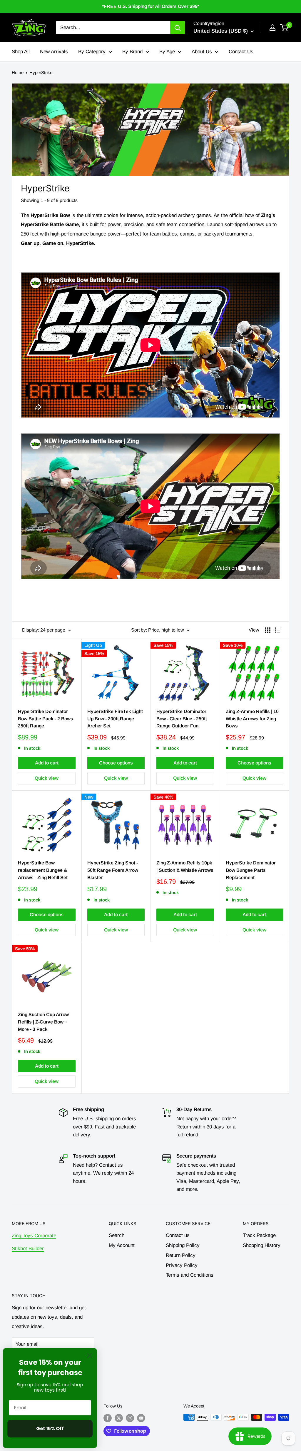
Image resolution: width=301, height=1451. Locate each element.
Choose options (116, 762)
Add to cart (46, 762)
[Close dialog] (89, 1355)
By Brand (132, 51)
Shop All (21, 51)
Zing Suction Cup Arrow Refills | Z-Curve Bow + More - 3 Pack (43, 1022)
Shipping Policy (183, 1245)
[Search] (177, 27)
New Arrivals (54, 51)
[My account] (272, 27)
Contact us (178, 1235)
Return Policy (180, 1255)
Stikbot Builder (28, 1248)
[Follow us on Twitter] (119, 1418)
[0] (284, 27)
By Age (167, 51)
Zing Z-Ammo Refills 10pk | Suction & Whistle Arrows (184, 866)
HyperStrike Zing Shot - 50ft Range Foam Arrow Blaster (112, 870)
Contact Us (241, 51)
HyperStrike (40, 72)
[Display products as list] (277, 630)
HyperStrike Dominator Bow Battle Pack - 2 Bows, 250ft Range (46, 719)
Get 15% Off (50, 1428)
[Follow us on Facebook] (107, 1418)
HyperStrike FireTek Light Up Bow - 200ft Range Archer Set (115, 719)
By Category (92, 51)
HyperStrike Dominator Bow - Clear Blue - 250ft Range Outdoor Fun (181, 719)
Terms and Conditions (189, 1275)
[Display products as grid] (267, 630)
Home (18, 72)
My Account (122, 1245)
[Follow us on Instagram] (130, 1418)
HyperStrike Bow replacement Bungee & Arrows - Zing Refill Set (43, 870)
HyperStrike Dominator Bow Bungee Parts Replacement (251, 870)
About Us (202, 51)
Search (116, 1235)
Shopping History (261, 1245)
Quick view (46, 778)
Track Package (259, 1235)
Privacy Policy (182, 1265)
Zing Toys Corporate (34, 1235)
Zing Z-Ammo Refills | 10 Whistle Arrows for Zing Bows (252, 719)
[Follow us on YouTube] (141, 1418)
